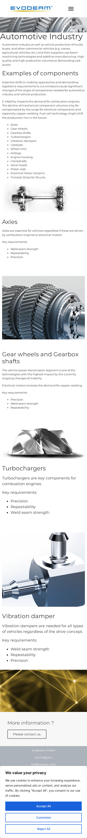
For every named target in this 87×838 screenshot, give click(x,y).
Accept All (43, 806)
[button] (71, 8)
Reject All (43, 829)
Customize (43, 817)
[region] (43, 802)
